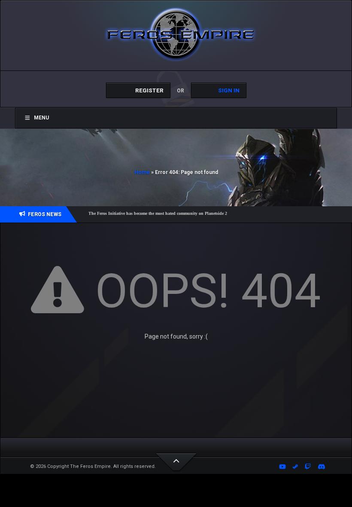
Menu (41, 118)
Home (142, 172)
